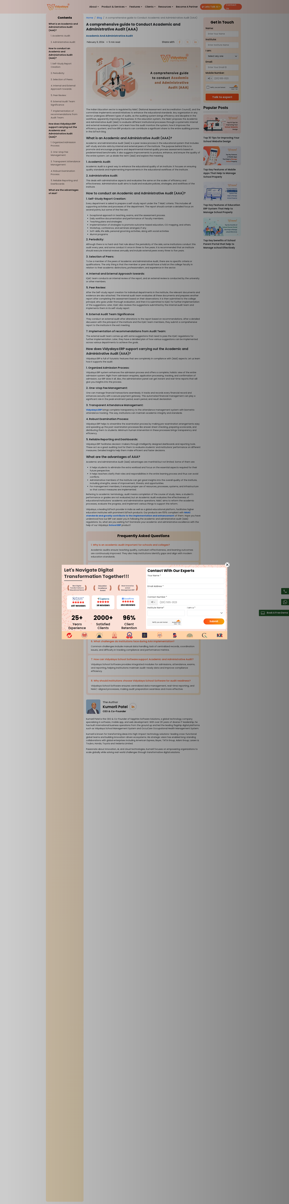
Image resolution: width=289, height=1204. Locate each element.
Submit (214, 621)
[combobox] (153, 602)
